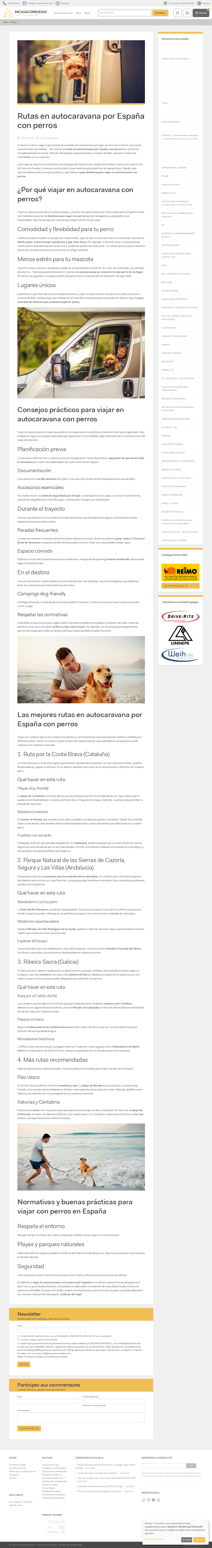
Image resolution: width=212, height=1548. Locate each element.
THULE (164, 103)
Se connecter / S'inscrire (20, 1501)
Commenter (28, 1428)
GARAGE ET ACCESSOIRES (173, 398)
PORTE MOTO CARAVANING (173, 486)
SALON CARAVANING (170, 122)
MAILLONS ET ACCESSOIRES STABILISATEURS (174, 389)
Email (19, 1325)
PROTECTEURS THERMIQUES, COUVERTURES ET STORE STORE (176, 203)
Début (6, 22)
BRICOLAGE (166, 282)
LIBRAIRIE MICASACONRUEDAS (175, 419)
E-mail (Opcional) (90, 1396)
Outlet (164, 265)
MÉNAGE (165, 435)
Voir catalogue (175, 585)
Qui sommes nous (63, 12)
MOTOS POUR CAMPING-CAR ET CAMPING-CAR (176, 255)
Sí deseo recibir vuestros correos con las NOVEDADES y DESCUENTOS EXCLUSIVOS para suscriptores (66, 1336)
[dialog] (175, 1532)
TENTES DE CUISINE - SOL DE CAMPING (179, 532)
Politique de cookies (51, 1491)
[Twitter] (158, 1500)
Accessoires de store (170, 184)
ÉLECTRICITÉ (167, 361)
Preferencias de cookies (53, 1498)
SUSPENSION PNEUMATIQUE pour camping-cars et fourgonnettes (177, 522)
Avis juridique (48, 1488)
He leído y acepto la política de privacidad (39, 1339)
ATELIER (165, 176)
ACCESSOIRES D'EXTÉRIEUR (174, 299)
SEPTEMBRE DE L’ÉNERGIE (173, 167)
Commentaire (23, 1410)
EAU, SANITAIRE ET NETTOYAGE (175, 274)
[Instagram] (149, 1500)
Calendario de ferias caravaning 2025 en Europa (100, 1486)
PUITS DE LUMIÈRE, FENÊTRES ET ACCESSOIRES (176, 318)
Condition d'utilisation (47, 1545)
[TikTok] (144, 1500)
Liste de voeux (15, 1505)
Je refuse (186, 1539)
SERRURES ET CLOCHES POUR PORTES (179, 307)
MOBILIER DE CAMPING (172, 444)
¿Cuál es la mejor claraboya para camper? (97, 1473)
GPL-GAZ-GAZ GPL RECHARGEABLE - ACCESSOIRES (178, 409)
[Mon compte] (177, 13)
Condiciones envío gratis (53, 1494)
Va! (191, 1465)
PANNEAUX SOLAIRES (171, 469)
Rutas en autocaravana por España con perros (99, 1491)
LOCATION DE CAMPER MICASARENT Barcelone (178, 235)
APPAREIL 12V (167, 370)
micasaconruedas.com (26, 1545)
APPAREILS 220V (168, 193)
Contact (13, 1478)
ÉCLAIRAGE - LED (169, 427)
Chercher (160, 12)
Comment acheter (17, 1464)
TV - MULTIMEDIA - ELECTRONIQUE (177, 378)
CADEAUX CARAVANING (172, 495)
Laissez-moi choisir (154, 1538)
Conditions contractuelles (54, 1468)
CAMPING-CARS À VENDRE (173, 540)
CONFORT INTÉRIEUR (171, 353)
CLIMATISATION (168, 327)
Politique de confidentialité (54, 1471)
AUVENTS (165, 344)
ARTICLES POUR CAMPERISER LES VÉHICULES (177, 215)
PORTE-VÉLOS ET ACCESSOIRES (176, 478)
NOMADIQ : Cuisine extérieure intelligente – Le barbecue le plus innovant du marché (179, 137)
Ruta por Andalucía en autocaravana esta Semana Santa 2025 (107, 1478)
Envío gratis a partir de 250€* (182, 3)
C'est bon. (199, 1539)
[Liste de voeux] (187, 13)
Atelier (87, 12)
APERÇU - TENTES (169, 503)
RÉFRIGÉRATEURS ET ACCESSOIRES (178, 461)
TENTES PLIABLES (169, 290)
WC (163, 225)
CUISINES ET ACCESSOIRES (174, 336)
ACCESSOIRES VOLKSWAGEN (175, 58)
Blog (78, 12)
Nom (19, 1396)
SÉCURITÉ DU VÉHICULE (172, 511)
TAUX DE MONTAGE (170, 245)
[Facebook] (154, 1500)
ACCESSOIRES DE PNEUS (173, 452)
